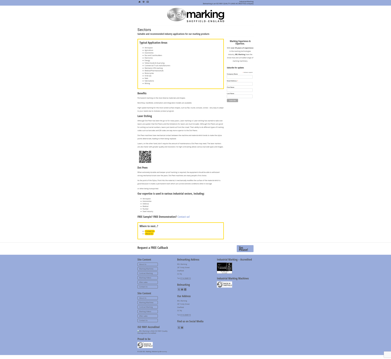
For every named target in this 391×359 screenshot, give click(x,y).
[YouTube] (182, 289)
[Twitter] (178, 289)
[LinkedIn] (185, 289)
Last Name (230, 93)
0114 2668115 (185, 278)
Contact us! (183, 217)
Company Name (232, 74)
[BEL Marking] (195, 15)
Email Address (232, 81)
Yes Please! (243, 248)
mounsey (164, 351)
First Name (230, 87)
